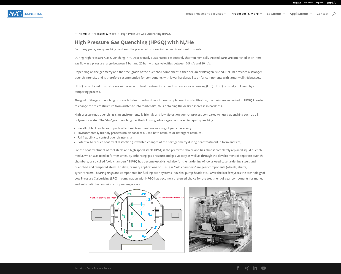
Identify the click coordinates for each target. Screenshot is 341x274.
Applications (299, 14)
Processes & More (245, 14)
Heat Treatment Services (204, 14)
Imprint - (80, 268)
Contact (323, 14)
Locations (274, 14)
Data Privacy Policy (98, 268)
